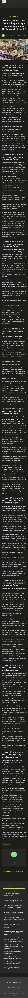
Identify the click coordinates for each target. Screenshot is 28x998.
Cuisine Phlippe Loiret (16, 1)
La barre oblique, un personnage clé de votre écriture (13, 952)
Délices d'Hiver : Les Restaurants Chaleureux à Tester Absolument (12, 957)
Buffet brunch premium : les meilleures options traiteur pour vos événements (13, 946)
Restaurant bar (9, 12)
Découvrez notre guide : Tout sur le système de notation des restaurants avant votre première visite (13, 900)
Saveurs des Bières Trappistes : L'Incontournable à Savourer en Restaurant (12, 926)
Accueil (3, 12)
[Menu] (3, 7)
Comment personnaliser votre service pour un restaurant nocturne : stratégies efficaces (14, 893)
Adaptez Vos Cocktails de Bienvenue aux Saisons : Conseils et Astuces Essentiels (13, 932)
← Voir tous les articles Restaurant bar (12, 871)
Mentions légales (11, 987)
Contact (19, 987)
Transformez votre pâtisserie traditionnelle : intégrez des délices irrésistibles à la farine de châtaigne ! (14, 939)
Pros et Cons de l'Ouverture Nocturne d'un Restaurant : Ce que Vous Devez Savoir (14, 907)
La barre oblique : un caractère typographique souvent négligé (12, 968)
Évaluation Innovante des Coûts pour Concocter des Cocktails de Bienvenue (14, 913)
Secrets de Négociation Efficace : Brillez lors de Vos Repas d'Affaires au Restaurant (14, 919)
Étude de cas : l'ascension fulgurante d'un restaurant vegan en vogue (13, 962)
